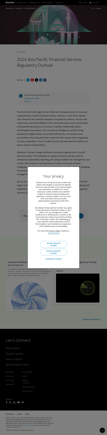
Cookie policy (54, 233)
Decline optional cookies (53, 252)
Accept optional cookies (53, 244)
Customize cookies (53, 259)
